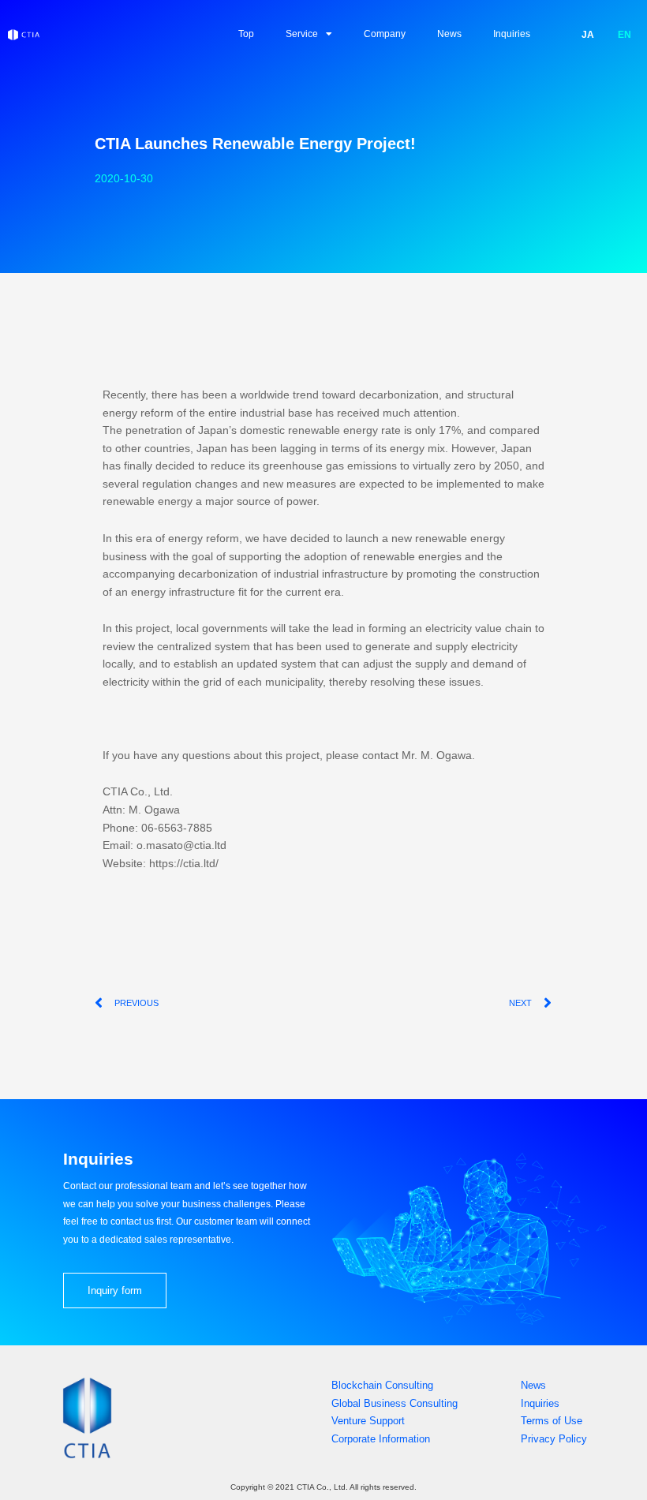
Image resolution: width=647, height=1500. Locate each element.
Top (246, 33)
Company (385, 33)
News (449, 33)
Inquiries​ (511, 33)
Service (302, 33)
